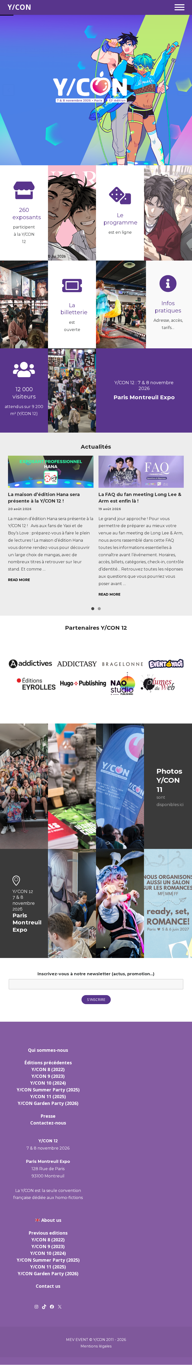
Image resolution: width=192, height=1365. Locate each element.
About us (51, 1220)
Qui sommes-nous (48, 1050)
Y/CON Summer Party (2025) (48, 1090)
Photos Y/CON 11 (169, 780)
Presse (48, 1116)
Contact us (48, 1286)
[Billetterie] (72, 286)
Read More (19, 580)
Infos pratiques (168, 307)
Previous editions (48, 1233)
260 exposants (26, 214)
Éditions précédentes (48, 1063)
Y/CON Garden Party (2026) (48, 1103)
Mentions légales (96, 1346)
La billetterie (74, 309)
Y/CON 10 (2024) (48, 1083)
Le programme (121, 219)
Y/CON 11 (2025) (48, 1096)
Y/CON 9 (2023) (48, 1076)
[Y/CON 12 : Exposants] (24, 190)
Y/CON (19, 7)
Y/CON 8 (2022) (48, 1069)
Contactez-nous (48, 1123)
